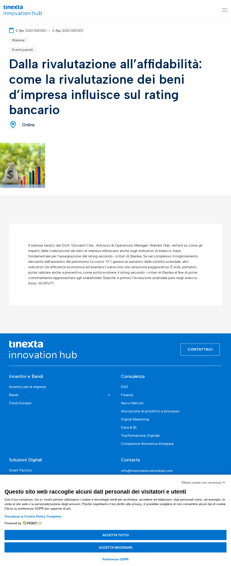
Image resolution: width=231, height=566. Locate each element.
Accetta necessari (115, 547)
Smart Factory (20, 470)
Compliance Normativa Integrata (147, 443)
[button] (224, 10)
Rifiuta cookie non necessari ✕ (203, 482)
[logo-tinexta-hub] (23, 10)
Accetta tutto (115, 535)
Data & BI (128, 427)
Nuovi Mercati (132, 403)
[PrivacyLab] (31, 523)
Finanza (127, 395)
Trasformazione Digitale (140, 435)
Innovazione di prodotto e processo (150, 411)
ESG (124, 387)
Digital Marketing (135, 419)
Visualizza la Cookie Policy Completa (33, 516)
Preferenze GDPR (115, 559)
